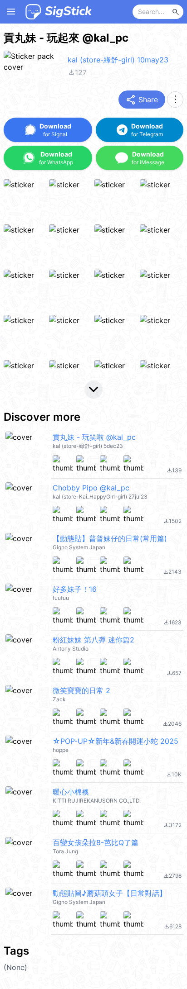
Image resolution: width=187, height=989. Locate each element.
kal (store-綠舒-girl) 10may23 (118, 59)
